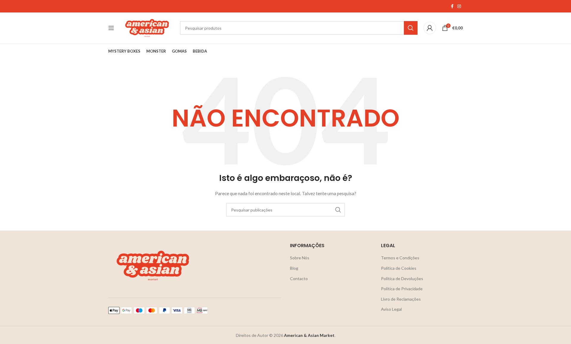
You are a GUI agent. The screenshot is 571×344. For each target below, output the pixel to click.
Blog (294, 268)
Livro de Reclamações (401, 299)
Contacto (299, 278)
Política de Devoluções (402, 278)
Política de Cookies (398, 268)
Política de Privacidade (402, 288)
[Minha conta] (430, 28)
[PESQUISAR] (411, 28)
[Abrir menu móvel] (111, 28)
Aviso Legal (391, 309)
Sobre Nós (299, 257)
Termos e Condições (400, 257)
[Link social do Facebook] (452, 6)
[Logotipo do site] (147, 27)
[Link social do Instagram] (459, 6)
